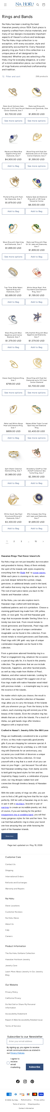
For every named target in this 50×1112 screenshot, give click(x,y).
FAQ (7, 930)
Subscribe (34, 1066)
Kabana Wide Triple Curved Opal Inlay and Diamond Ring (36, 426)
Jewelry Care (11, 965)
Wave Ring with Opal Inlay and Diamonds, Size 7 (13, 243)
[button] (5, 5)
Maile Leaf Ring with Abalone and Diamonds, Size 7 (36, 108)
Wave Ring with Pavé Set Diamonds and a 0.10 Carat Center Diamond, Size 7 (36, 154)
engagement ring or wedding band (17, 814)
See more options (13, 121)
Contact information (26, 1108)
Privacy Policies (17, 1053)
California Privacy (13, 998)
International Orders (14, 876)
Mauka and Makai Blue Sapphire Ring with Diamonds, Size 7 (13, 154)
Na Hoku (15, 1100)
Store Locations (12, 906)
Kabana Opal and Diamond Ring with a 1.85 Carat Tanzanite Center (36, 199)
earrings (5, 807)
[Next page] (43, 541)
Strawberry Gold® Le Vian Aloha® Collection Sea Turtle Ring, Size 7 (37, 471)
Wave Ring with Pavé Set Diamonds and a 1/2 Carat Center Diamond (36, 380)
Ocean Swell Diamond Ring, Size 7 (13, 379)
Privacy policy (39, 1100)
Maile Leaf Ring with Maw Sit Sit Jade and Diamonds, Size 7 (36, 244)
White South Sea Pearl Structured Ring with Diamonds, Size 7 (13, 516)
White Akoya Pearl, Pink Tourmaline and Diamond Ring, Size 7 (36, 290)
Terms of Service (13, 1026)
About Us (9, 924)
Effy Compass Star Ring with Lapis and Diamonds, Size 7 (37, 516)
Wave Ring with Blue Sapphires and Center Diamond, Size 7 (13, 335)
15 (36, 541)
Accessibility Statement (16, 1014)
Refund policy (26, 1100)
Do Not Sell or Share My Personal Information (20, 1006)
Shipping (9, 870)
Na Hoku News (12, 918)
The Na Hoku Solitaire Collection (20, 953)
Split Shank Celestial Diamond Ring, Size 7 (13, 470)
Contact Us (10, 864)
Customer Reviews (14, 912)
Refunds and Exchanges (16, 882)
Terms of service (19, 1104)
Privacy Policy (11, 992)
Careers (9, 936)
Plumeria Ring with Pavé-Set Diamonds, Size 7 (13, 198)
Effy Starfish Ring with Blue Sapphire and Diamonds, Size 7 (37, 335)
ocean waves (39, 572)
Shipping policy (34, 1104)
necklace (20, 804)
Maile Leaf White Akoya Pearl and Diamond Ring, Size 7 (13, 426)
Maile (22, 572)
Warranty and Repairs (15, 889)
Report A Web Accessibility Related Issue (24, 1020)
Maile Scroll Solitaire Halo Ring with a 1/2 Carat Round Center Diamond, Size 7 (13, 108)
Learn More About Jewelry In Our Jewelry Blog (24, 973)
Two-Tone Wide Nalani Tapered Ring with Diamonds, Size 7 (13, 290)
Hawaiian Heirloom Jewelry (17, 959)
